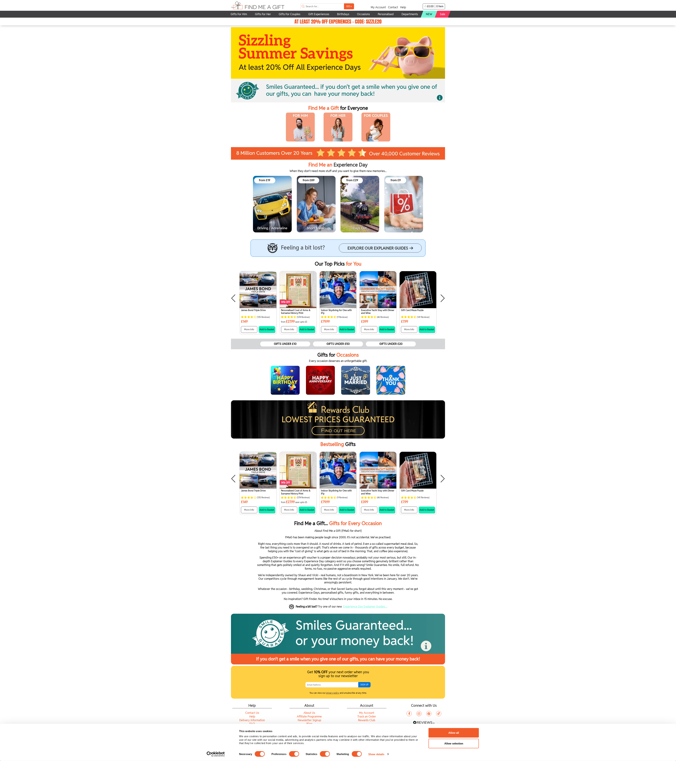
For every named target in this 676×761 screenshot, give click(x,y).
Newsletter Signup (309, 720)
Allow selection (453, 743)
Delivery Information (252, 720)
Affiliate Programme (309, 716)
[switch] (294, 754)
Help (403, 7)
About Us (309, 713)
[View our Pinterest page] (428, 713)
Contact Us (252, 713)
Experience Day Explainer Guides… (365, 606)
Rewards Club (366, 720)
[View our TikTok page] (438, 713)
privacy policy (332, 693)
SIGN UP (364, 684)
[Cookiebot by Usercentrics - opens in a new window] (215, 754)
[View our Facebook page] (409, 713)
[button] (233, 298)
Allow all (453, 732)
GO (349, 6)
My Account (378, 7)
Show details (376, 754)
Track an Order (366, 716)
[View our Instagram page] (419, 713)
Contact (393, 7)
